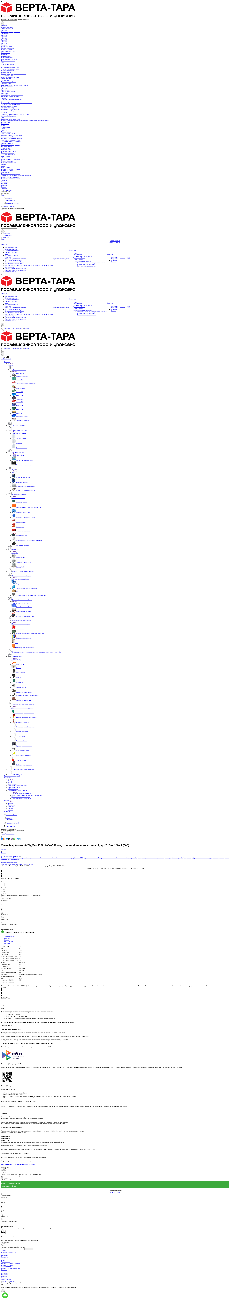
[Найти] (2, 23)
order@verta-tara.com (8, 206)
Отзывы (6, 958)
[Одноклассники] (4, 840)
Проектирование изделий (8, 1270)
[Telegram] (19, 840)
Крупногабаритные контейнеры (21, 603)
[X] (9, 840)
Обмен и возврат (6, 1285)
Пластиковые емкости (18, 498)
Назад (11, 363)
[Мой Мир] (7, 840)
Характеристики (9, 955)
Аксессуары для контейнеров (24, 865)
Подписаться (29, 1267)
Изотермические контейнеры (20, 579)
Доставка (7, 961)
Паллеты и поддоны (19, 858)
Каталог (10, 365)
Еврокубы (15, 553)
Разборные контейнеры (8, 865)
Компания (11, 804)
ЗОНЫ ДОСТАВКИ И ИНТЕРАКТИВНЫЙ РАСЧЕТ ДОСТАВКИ (18, 1182)
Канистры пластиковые (19, 433)
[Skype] (17, 840)
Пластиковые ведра (13, 860)
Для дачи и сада (16, 659)
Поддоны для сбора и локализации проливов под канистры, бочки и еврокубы (159, 858)
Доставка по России (7, 1283)
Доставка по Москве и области (10, 1281)
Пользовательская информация (21, 794)
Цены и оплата (8, 960)
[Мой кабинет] (1, 326)
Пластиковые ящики (18, 373)
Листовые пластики (18, 455)
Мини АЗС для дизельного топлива (87, 858)
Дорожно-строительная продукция (22, 708)
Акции (3, 1278)
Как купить (11, 781)
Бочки (13, 472)
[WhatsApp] (14, 840)
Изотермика (4, 1273)
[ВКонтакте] (2, 840)
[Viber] (12, 840)
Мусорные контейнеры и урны (21, 624)
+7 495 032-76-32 (6, 190)
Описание (7, 956)
